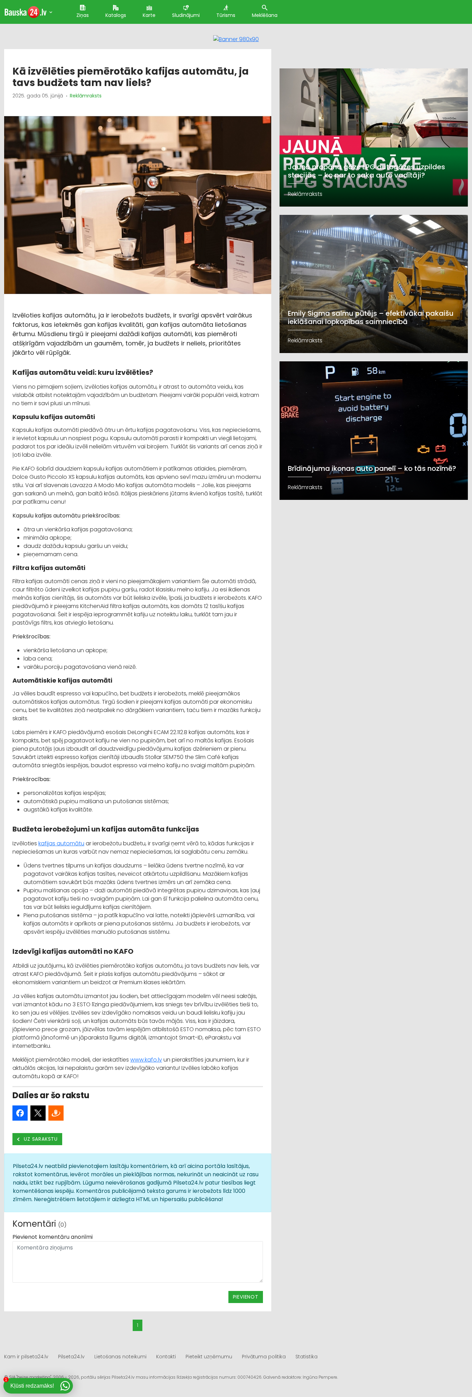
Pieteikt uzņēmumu (209, 1356)
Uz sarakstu (40, 1138)
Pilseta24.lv (71, 1356)
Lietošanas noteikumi (120, 1356)
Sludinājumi (186, 15)
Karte (149, 15)
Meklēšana (264, 15)
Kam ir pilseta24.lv (26, 1356)
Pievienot (245, 1296)
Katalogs (115, 15)
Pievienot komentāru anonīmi (52, 1237)
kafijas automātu (61, 843)
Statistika (306, 1356)
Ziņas (82, 15)
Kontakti (166, 1356)
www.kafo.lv (146, 1060)
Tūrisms (225, 15)
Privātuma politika (264, 1356)
